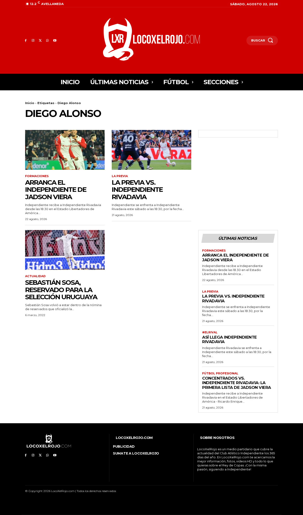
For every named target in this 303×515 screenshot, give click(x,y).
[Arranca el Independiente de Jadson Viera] (65, 150)
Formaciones (37, 176)
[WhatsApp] (47, 40)
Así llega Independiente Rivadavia (229, 339)
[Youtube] (54, 40)
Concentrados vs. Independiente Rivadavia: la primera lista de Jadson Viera (236, 383)
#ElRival (210, 332)
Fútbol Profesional (220, 373)
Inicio (29, 103)
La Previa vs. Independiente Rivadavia (137, 189)
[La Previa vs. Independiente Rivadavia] (151, 150)
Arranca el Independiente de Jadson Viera (55, 189)
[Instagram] (33, 40)
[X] (40, 40)
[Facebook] (25, 40)
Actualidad (35, 276)
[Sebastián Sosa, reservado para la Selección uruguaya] (65, 250)
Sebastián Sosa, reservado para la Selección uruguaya (61, 289)
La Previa (120, 176)
